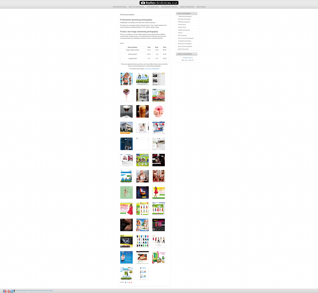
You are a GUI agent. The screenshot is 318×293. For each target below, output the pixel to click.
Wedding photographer (184, 22)
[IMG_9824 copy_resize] (158, 111)
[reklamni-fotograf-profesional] (126, 176)
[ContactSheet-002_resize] (142, 241)
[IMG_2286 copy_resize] (142, 95)
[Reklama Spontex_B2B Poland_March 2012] (142, 160)
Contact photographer (187, 7)
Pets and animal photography (186, 38)
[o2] (126, 144)
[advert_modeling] (126, 225)
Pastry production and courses (36, 290)
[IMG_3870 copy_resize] (158, 95)
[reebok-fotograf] (126, 160)
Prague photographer (21, 290)
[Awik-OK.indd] (126, 127)
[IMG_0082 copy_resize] (126, 95)
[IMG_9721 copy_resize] (142, 111)
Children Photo (182, 27)
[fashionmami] (158, 241)
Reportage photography (184, 19)
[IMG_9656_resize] (126, 111)
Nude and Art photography (185, 46)
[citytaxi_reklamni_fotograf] (126, 241)
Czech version (201, 7)
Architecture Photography (184, 43)
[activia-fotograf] (158, 192)
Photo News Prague (153, 7)
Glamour (180, 33)
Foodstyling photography (184, 41)
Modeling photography (184, 30)
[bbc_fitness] (158, 225)
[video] (142, 192)
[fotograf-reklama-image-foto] (142, 79)
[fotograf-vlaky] (158, 79)
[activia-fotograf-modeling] (142, 208)
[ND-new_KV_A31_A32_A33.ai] (126, 257)
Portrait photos (182, 24)
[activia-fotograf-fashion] (126, 208)
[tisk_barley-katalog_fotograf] (126, 192)
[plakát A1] (142, 144)
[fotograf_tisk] (142, 257)
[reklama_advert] (158, 160)
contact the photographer (152, 68)
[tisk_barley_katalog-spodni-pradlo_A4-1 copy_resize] (142, 176)
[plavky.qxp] (142, 225)
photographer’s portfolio (169, 7)
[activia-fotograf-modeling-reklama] (158, 208)
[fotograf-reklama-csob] (126, 273)
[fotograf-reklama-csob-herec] (142, 273)
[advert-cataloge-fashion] (126, 79)
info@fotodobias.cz (188, 58)
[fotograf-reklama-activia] (158, 257)
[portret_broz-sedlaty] (158, 144)
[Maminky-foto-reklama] (142, 127)
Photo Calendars (182, 35)
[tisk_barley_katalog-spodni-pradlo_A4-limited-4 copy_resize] (158, 176)
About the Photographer (136, 7)
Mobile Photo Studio (183, 49)
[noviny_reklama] (158, 127)
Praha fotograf (49, 290)
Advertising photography (185, 16)
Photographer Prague (120, 7)
